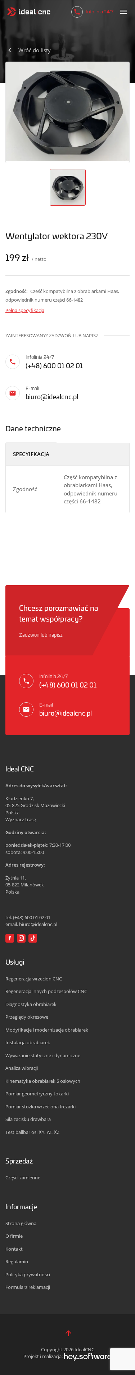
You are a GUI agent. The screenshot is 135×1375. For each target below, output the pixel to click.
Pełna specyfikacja (24, 310)
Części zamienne (22, 1177)
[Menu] (123, 12)
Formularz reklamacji (27, 1287)
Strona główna (20, 1223)
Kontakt (14, 1249)
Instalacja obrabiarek (27, 1042)
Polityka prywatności (27, 1274)
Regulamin (16, 1261)
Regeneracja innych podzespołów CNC (46, 991)
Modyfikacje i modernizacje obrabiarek (46, 1030)
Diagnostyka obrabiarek (31, 1004)
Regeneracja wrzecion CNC (33, 978)
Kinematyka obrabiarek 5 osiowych (42, 1081)
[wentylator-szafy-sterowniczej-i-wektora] (67, 111)
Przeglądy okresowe (26, 1017)
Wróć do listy (34, 50)
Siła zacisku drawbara (28, 1119)
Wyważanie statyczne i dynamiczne (42, 1055)
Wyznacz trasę (20, 819)
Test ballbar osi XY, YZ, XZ (32, 1132)
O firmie (14, 1236)
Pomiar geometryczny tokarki (37, 1093)
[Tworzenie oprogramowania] (88, 1356)
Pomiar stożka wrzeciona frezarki (40, 1106)
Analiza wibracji (21, 1068)
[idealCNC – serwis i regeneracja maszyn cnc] (28, 11)
